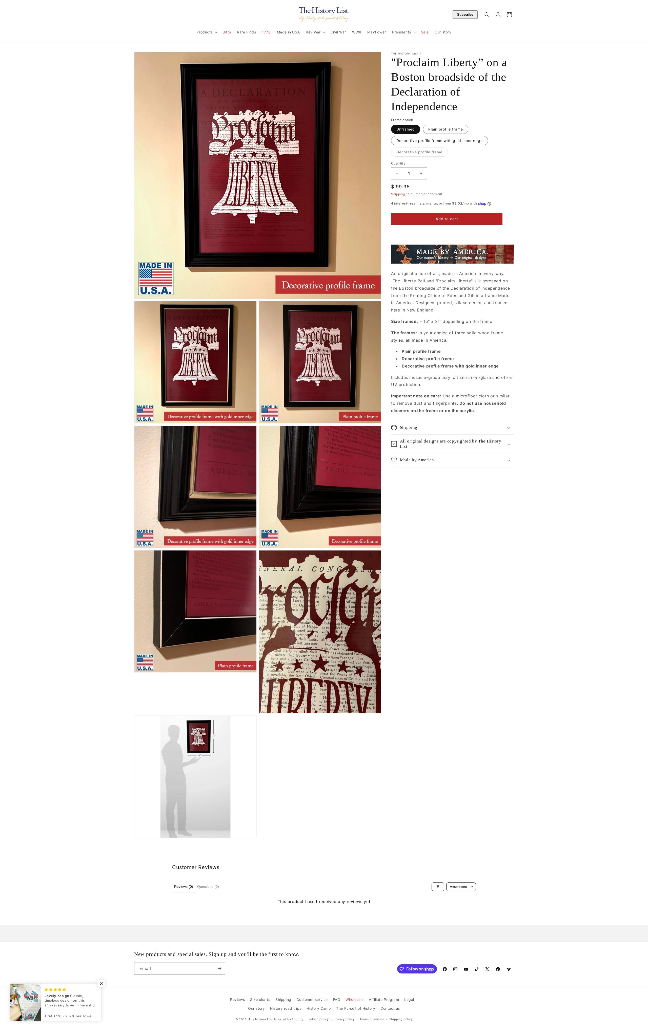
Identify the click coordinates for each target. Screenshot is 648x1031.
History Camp (319, 1008)
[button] (206, 32)
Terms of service (372, 1019)
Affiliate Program (384, 999)
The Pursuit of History (355, 1008)
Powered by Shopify (288, 1019)
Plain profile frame (445, 129)
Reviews (237, 999)
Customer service (312, 999)
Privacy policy (344, 1019)
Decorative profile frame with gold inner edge (439, 140)
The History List (260, 1019)
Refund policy (319, 1019)
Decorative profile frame (422, 153)
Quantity (398, 163)
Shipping (398, 194)
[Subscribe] (219, 968)
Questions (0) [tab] (208, 887)
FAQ (336, 999)
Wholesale (354, 999)
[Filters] (438, 886)
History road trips (285, 1008)
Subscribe (465, 14)
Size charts (260, 999)
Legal (409, 999)
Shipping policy (401, 1019)
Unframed (405, 129)
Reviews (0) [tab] (183, 887)
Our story (256, 1008)
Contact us (390, 1008)
